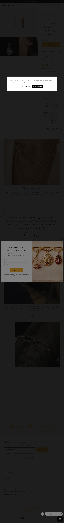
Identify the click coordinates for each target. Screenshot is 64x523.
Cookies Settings (25, 86)
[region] (32, 84)
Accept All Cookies (37, 86)
